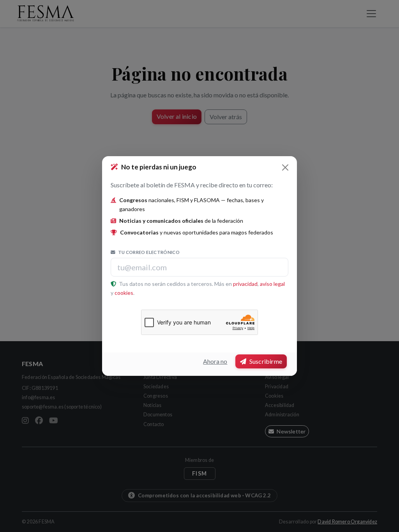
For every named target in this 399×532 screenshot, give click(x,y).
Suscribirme (265, 361)
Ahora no (215, 361)
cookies (124, 292)
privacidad (245, 283)
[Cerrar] (285, 167)
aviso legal (272, 283)
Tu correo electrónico (148, 252)
